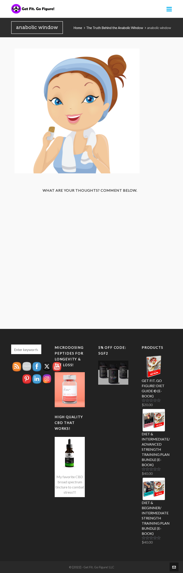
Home (77, 28)
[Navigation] (169, 9)
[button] (35, 349)
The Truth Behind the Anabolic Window (114, 28)
